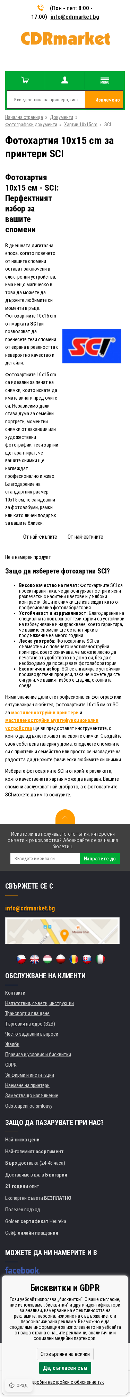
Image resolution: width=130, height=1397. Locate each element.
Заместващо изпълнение (31, 1095)
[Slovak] (87, 959)
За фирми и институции (29, 1075)
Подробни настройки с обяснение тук (65, 1382)
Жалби (12, 1044)
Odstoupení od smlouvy (28, 1106)
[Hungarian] (47, 959)
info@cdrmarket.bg (75, 16)
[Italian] (100, 959)
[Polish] (61, 959)
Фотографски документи (31, 124)
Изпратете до (100, 859)
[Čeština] (21, 959)
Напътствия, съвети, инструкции (39, 1003)
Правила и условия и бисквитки (38, 1054)
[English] (34, 959)
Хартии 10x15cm (80, 124)
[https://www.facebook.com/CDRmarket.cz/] (22, 1270)
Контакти (15, 993)
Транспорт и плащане (27, 1013)
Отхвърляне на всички (65, 1354)
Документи (61, 117)
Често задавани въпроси (31, 1034)
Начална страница (24, 117)
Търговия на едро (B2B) (30, 1024)
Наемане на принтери (27, 1085)
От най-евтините (85, 536)
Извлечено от (107, 102)
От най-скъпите (40, 536)
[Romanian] (74, 959)
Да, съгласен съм (65, 1368)
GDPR (11, 1065)
